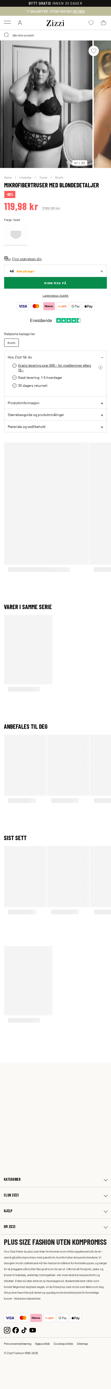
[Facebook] (15, 1329)
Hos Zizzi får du (20, 357)
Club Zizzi (11, 1195)
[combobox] (55, 35)
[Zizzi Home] (55, 22)
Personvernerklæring (17, 1343)
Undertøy (25, 177)
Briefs (59, 177)
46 (22, 271)
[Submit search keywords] (6, 35)
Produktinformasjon (23, 402)
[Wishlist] (94, 51)
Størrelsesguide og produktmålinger (36, 414)
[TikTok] (24, 1329)
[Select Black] (15, 235)
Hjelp (8, 1211)
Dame (8, 177)
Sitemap (82, 1343)
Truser (43, 177)
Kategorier (12, 1179)
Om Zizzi (9, 1226)
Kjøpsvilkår (42, 1343)
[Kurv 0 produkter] (103, 23)
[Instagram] (7, 1329)
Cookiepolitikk (63, 1343)
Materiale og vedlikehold (26, 426)
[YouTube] (32, 1329)
